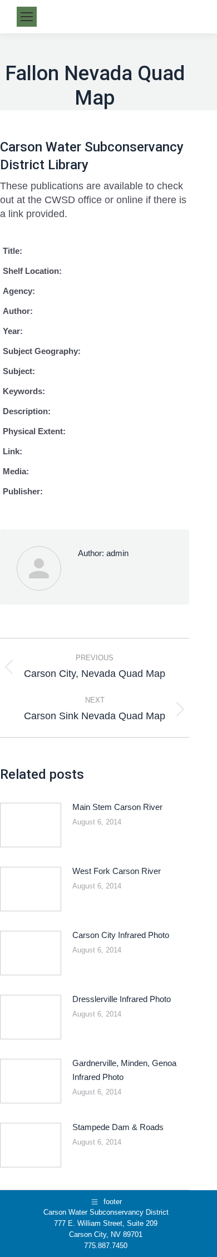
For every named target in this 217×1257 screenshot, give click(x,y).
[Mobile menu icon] (27, 17)
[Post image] (30, 825)
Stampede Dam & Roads (118, 1127)
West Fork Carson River (116, 871)
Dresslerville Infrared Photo (121, 999)
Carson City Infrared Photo (120, 935)
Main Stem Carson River (117, 807)
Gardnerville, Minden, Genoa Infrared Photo (124, 1070)
